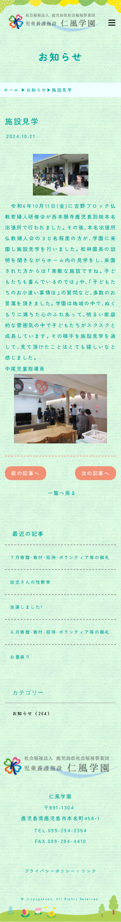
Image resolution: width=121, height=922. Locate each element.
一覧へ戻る (61, 492)
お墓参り (17, 657)
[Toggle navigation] (111, 23)
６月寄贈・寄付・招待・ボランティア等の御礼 (57, 632)
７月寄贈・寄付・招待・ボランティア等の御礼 (57, 557)
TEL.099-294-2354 (60, 830)
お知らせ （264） (31, 713)
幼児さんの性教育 (28, 582)
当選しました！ (24, 607)
